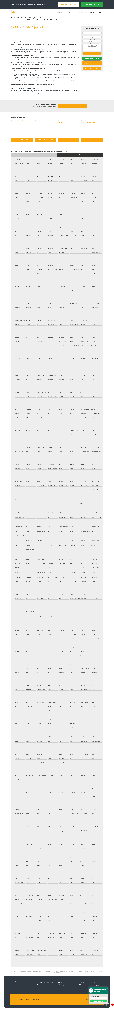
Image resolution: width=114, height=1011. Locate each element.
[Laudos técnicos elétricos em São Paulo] (16, 31)
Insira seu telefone (94, 996)
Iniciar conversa (98, 1001)
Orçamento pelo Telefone (92, 63)
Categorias (19, 17)
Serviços (82, 12)
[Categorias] (100, 12)
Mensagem (92, 43)
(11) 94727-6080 (61, 984)
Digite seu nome (92, 31)
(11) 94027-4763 (61, 985)
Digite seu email (92, 35)
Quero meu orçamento (72, 106)
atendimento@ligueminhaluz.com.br (65, 987)
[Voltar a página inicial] (13, 12)
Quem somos (70, 12)
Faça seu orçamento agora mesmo (68, 5)
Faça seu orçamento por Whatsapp (92, 5)
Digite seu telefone (92, 39)
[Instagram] (80, 984)
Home (60, 12)
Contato (93, 12)
